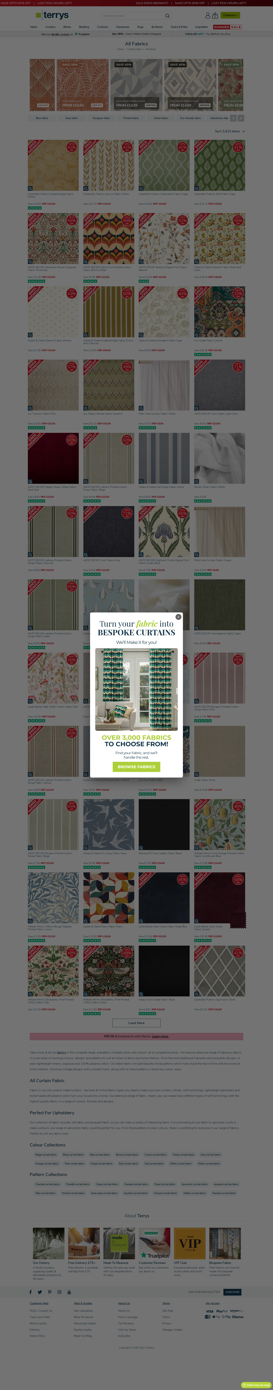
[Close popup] (178, 617)
